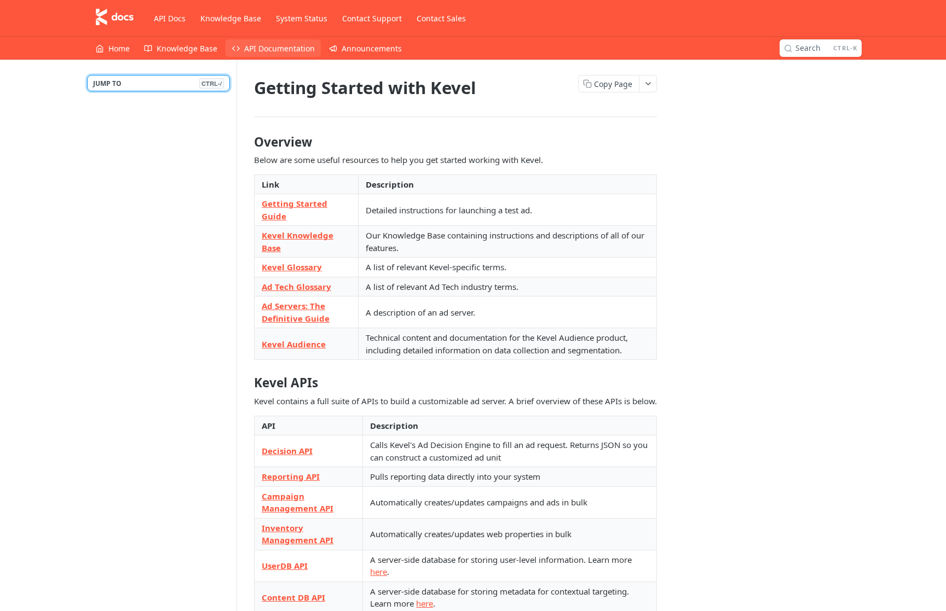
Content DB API (293, 597)
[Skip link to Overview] (246, 142)
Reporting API (291, 476)
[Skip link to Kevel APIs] (246, 383)
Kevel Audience (294, 344)
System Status (301, 18)
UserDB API (285, 565)
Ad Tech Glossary (296, 286)
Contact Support (372, 18)
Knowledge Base (230, 18)
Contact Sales (441, 18)
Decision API (287, 450)
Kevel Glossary (292, 266)
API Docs (170, 18)
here (378, 571)
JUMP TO (157, 83)
